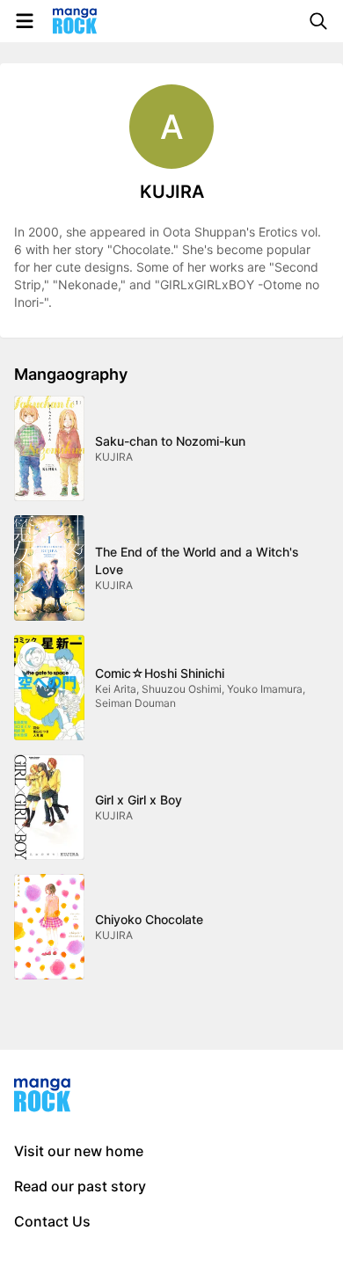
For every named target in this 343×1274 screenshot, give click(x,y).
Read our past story (80, 1186)
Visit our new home (78, 1151)
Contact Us (52, 1221)
